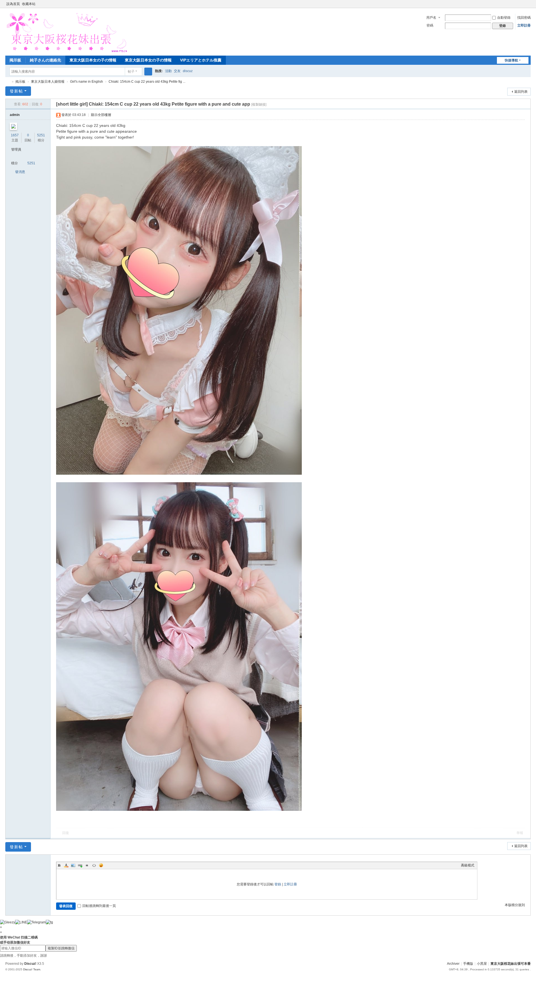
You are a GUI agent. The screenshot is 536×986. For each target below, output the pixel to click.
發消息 (20, 172)
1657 (15, 135)
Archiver (453, 964)
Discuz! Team (31, 969)
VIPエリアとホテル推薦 (200, 60)
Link (80, 865)
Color (66, 865)
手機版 (468, 964)
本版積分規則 (515, 905)
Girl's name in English (86, 82)
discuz (188, 71)
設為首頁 (13, 4)
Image (73, 865)
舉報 (519, 833)
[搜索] (148, 71)
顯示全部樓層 (101, 115)
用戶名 (431, 18)
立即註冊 (524, 25)
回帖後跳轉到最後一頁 (99, 906)
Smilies (101, 865)
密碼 (430, 25)
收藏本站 (28, 4)
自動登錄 (504, 18)
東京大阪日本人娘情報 (47, 82)
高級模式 (467, 865)
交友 (177, 71)
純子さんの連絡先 (45, 60)
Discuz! (30, 964)
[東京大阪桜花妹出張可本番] (66, 31)
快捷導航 (511, 60)
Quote (87, 865)
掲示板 (15, 60)
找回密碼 (524, 18)
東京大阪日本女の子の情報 (93, 60)
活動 (168, 71)
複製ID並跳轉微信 (61, 948)
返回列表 (521, 92)
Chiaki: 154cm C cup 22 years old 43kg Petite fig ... (147, 82)
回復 (65, 833)
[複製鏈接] (258, 104)
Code (94, 865)
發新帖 (16, 91)
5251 (41, 135)
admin (15, 115)
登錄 (277, 884)
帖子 (131, 71)
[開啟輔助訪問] (522, 3)
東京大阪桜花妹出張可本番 (7, 82)
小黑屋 (482, 964)
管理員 (16, 149)
